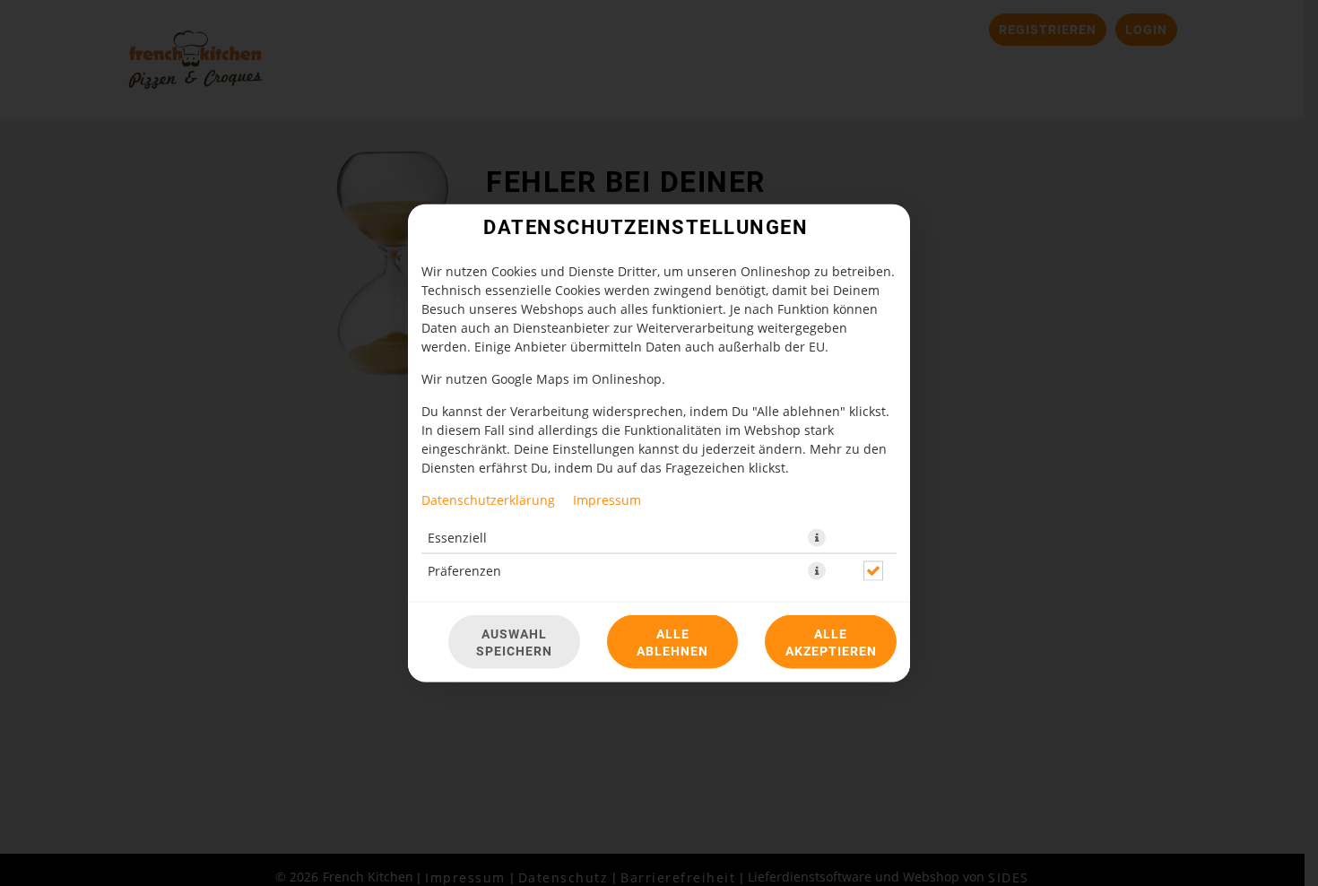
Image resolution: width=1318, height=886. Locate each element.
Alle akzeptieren (831, 642)
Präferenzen (464, 570)
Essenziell (457, 537)
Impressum (607, 499)
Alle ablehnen (672, 642)
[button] (817, 538)
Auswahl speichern (514, 642)
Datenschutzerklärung (488, 499)
